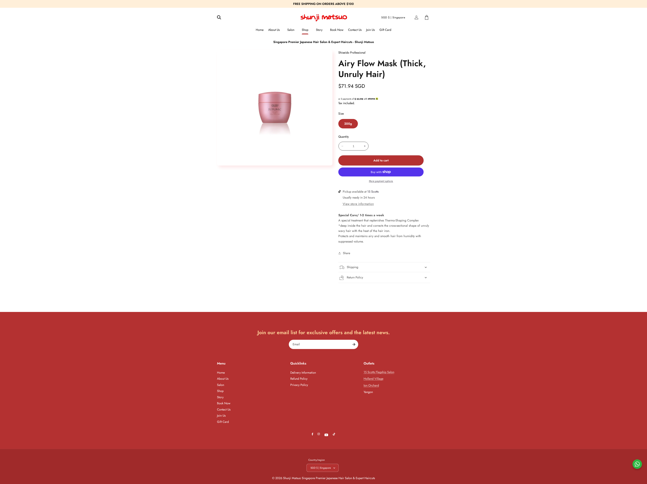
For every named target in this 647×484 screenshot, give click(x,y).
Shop (220, 391)
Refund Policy (298, 378)
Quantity (343, 137)
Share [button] (346, 253)
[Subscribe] (354, 344)
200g (348, 124)
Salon (220, 385)
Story (220, 397)
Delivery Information (303, 372)
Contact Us (223, 409)
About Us (222, 378)
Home (221, 372)
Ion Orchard (371, 385)
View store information (358, 204)
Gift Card (223, 422)
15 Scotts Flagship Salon (379, 372)
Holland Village (373, 378)
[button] (221, 17)
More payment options (381, 181)
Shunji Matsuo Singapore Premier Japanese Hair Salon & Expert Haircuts (329, 478)
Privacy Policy (299, 385)
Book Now (223, 403)
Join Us (221, 415)
